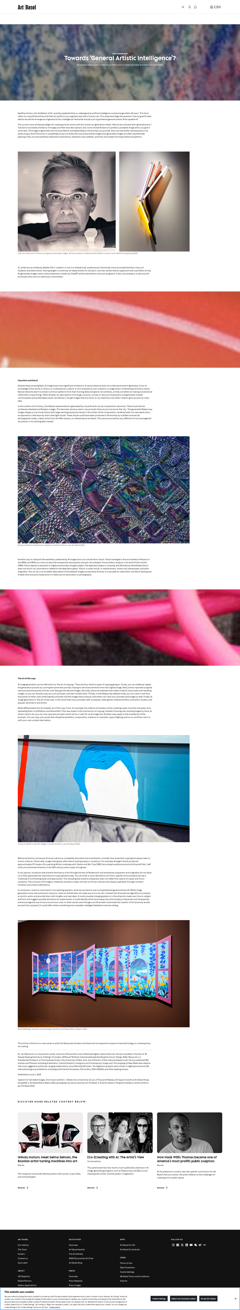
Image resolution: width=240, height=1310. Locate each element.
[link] (27, 6)
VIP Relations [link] (24, 1276)
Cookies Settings (159, 1298)
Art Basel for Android (130, 1249)
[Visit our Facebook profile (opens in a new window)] (178, 1245)
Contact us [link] (23, 1258)
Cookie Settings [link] (127, 1271)
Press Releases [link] (75, 1280)
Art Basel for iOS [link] (127, 1245)
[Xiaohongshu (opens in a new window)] (204, 1245)
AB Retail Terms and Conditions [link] (134, 1276)
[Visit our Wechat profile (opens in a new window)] (195, 1245)
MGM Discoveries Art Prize (81, 1258)
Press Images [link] (75, 1285)
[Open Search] (183, 7)
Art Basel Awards (77, 1249)
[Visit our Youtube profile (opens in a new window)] (191, 1245)
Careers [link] (21, 1253)
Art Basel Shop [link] (75, 1262)
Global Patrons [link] (25, 1280)
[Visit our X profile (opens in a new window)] (182, 1245)
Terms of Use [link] (126, 1263)
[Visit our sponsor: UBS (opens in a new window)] (215, 7)
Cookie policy (54, 1307)
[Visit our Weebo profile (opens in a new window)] (200, 1245)
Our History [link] (23, 1245)
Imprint (123, 1280)
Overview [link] (73, 1245)
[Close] (235, 1298)
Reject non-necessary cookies (184, 1298)
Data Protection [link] (127, 1267)
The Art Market (76, 1253)
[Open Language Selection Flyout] (201, 7)
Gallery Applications (27, 1285)
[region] (120, 1298)
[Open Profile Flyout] (189, 7)
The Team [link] (22, 1249)
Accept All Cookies (208, 1298)
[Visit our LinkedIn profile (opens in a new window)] (186, 1245)
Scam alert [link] (23, 1262)
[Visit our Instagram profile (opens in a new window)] (173, 1245)
